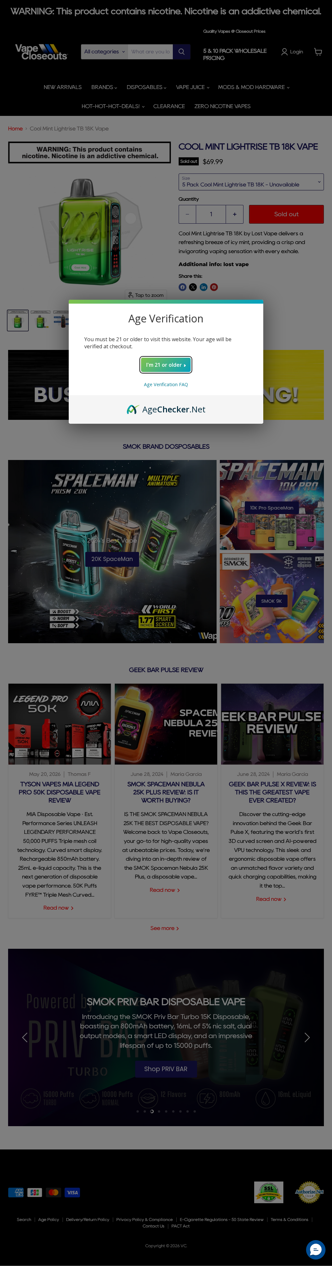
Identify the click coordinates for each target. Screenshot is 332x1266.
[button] (316, 1250)
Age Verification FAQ (166, 384)
